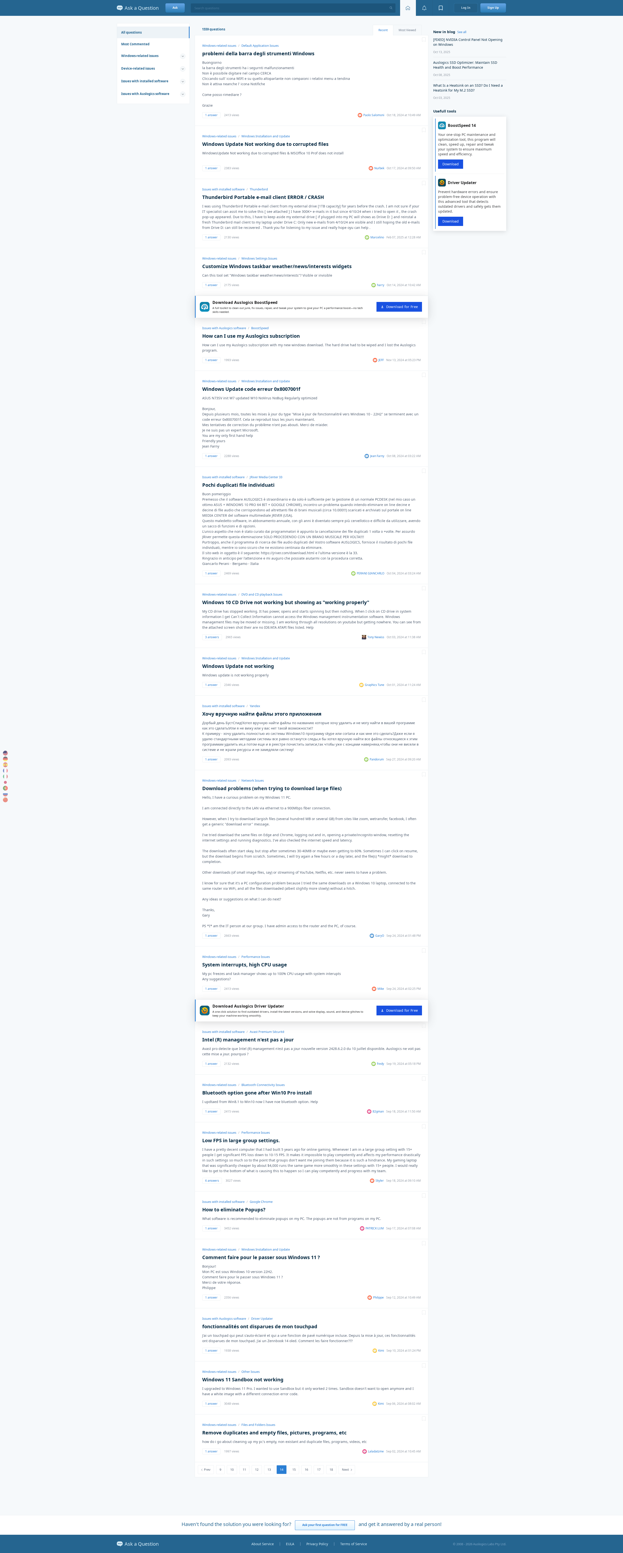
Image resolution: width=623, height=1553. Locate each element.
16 (306, 1469)
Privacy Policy (317, 1544)
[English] (5, 753)
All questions (131, 32)
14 (281, 1469)
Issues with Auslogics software (145, 94)
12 (256, 1469)
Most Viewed (407, 30)
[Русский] (5, 794)
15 (294, 1469)
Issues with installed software (144, 81)
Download (450, 164)
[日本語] (5, 782)
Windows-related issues (139, 56)
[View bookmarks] (440, 8)
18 (331, 1469)
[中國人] (5, 799)
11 (244, 1469)
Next (345, 1469)
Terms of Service (353, 1544)
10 (232, 1469)
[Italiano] (5, 776)
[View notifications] (424, 8)
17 (319, 1469)
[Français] (5, 770)
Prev (207, 1469)
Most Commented (135, 44)
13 (269, 1469)
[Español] (5, 764)
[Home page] (408, 8)
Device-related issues (138, 68)
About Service (262, 1544)
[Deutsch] (5, 759)
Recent (383, 30)
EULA (290, 1544)
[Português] (5, 788)
